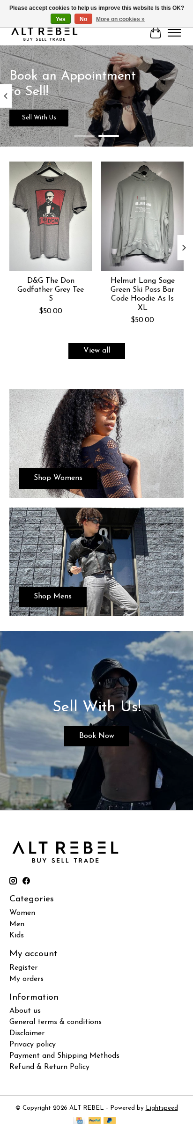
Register (23, 968)
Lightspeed (162, 1108)
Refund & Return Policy (49, 1067)
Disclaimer (27, 1033)
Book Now (96, 736)
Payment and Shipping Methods (64, 1056)
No (83, 19)
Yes (61, 19)
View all (96, 350)
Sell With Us (39, 118)
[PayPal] (95, 1121)
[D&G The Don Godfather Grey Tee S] (50, 216)
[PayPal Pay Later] (110, 1121)
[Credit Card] (79, 1121)
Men (16, 924)
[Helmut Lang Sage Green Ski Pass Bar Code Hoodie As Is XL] (142, 216)
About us (25, 1011)
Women (22, 913)
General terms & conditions (55, 1022)
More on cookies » (120, 19)
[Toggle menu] (174, 32)
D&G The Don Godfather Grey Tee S (50, 289)
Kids (16, 935)
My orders (26, 979)
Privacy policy (32, 1044)
